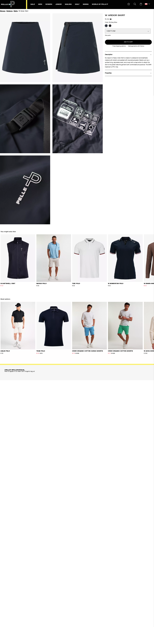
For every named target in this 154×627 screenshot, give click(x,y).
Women (2, 11)
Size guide (108, 35)
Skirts (16, 11)
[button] (128, 4)
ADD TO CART (128, 42)
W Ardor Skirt (23, 11)
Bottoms (10, 11)
